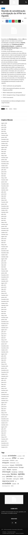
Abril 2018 (3, 313)
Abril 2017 (3, 337)
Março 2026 (4, 133)
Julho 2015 (3, 380)
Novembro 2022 (5, 208)
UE (18, 483)
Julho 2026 (3, 125)
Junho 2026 (3, 127)
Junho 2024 (3, 171)
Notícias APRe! (6, 474)
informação (6, 471)
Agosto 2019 (4, 283)
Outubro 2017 (4, 325)
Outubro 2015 (4, 374)
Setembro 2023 (4, 190)
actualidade (19, 455)
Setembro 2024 (4, 167)
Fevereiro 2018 (4, 317)
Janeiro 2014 (4, 416)
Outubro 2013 (4, 422)
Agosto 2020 (4, 258)
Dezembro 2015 (4, 370)
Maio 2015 (3, 384)
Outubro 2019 (4, 279)
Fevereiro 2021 (4, 246)
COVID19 (12, 460)
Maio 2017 (3, 335)
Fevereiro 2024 (4, 179)
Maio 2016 (3, 360)
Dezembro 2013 (4, 418)
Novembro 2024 (5, 163)
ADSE (24, 455)
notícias (20, 472)
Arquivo (3, 8)
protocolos (20, 476)
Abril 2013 (3, 435)
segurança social (8, 481)
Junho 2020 (3, 263)
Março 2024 (4, 177)
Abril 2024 (3, 175)
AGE (3, 458)
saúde (21, 478)
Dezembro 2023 (4, 184)
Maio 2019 (3, 289)
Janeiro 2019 (4, 297)
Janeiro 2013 (4, 441)
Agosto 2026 (4, 123)
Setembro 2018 (4, 305)
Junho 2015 (3, 382)
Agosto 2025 (4, 147)
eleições (4, 467)
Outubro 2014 (4, 398)
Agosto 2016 (4, 354)
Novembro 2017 (5, 323)
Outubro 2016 (4, 350)
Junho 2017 (3, 333)
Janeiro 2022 (4, 226)
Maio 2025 (3, 151)
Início (2, 6)
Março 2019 (4, 293)
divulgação (12, 465)
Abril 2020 (3, 267)
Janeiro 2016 (4, 368)
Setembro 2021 (4, 234)
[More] (22, 21)
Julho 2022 (3, 214)
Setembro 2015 (4, 376)
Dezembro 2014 (4, 394)
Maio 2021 (3, 240)
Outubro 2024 (4, 165)
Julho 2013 (3, 429)
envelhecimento (13, 467)
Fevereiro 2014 (4, 414)
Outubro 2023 (4, 188)
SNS (15, 481)
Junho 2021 (3, 238)
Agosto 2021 (4, 236)
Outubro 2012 (4, 447)
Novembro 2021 (5, 230)
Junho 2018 (3, 309)
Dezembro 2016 (4, 346)
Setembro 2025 (4, 145)
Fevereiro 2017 (4, 341)
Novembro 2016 (5, 348)
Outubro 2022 (4, 210)
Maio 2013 (3, 433)
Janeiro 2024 (4, 182)
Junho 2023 (3, 194)
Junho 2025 (3, 149)
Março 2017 (4, 339)
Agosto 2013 (4, 427)
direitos (17, 462)
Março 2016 (4, 364)
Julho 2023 (3, 192)
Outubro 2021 (4, 232)
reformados (9, 479)
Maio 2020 (3, 265)
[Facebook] (7, 21)
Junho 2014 (3, 406)
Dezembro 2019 (4, 275)
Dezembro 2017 (4, 321)
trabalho (14, 483)
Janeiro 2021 (4, 248)
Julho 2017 (3, 331)
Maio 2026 (3, 129)
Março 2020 (4, 269)
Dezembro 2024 (4, 161)
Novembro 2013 (5, 420)
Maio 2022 (3, 218)
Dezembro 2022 (4, 206)
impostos (14, 469)
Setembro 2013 (4, 425)
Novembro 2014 (5, 396)
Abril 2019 (3, 291)
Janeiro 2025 (4, 159)
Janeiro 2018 (4, 319)
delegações (5, 462)
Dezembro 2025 (4, 139)
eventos (10, 108)
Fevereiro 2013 (4, 439)
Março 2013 (4, 437)
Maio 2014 (3, 408)
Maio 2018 (3, 311)
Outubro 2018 (4, 303)
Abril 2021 (3, 242)
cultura (16, 460)
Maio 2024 (3, 173)
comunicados (5, 460)
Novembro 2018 (5, 301)
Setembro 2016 (4, 352)
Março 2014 (4, 412)
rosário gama (16, 478)
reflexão (3, 478)
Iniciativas (14, 472)
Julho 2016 (3, 356)
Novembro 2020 (5, 252)
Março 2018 (4, 315)
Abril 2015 (3, 386)
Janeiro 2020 (4, 273)
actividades (12, 455)
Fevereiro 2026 (4, 135)
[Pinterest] (13, 21)
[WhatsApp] (16, 21)
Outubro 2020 (4, 254)
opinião (21, 474)
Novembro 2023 (5, 186)
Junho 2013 (3, 431)
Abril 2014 (3, 410)
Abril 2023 (3, 198)
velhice (12, 485)
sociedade (6, 483)
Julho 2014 (3, 404)
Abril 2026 (3, 131)
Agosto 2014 (4, 402)
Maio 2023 (3, 196)
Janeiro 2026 (4, 137)
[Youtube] (15, 522)
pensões (9, 476)
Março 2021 (4, 244)
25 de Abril (4, 455)
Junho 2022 (3, 216)
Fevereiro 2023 (4, 202)
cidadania (22, 458)
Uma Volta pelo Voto (6, 485)
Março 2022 (4, 222)
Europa (21, 467)
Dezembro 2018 (4, 299)
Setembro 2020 (4, 256)
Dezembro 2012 (4, 443)
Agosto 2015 (4, 378)
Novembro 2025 (5, 141)
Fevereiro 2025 (4, 157)
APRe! (7, 108)
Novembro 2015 (5, 372)
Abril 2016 (3, 362)
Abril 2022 (3, 220)
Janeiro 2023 (4, 204)
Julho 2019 (3, 285)
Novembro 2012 (5, 445)
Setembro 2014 (4, 400)
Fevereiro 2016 (4, 366)
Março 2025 (4, 155)
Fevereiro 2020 (4, 271)
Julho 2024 (3, 169)
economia (18, 465)
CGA (18, 458)
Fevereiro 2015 (4, 390)
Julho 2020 (3, 260)
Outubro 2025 (4, 143)
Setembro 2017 (4, 327)
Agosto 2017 (4, 329)
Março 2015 (4, 388)
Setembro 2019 (4, 281)
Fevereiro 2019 (4, 295)
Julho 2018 (3, 307)
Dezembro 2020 (4, 250)
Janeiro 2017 (4, 344)
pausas (3, 476)
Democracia (12, 462)
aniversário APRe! (8, 458)
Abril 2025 (3, 153)
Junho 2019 (3, 287)
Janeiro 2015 (4, 392)
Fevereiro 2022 (4, 224)
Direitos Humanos (5, 465)
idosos (9, 469)
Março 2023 (4, 200)
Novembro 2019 (5, 277)
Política (15, 476)
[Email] (19, 21)
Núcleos (15, 108)
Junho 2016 (3, 358)
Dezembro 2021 (4, 228)
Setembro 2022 (4, 212)
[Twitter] (10, 21)
